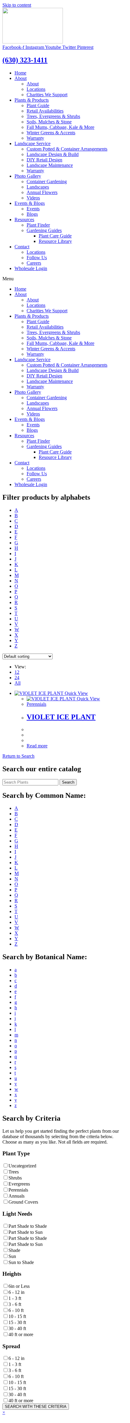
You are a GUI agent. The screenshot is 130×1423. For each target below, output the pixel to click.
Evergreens (19, 1183)
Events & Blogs (30, 203)
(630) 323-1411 (24, 60)
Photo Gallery (28, 176)
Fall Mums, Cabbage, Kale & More (60, 127)
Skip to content (16, 5)
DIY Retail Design (44, 159)
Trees (13, 1171)
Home (20, 72)
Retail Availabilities (45, 110)
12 (17, 672)
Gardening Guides (44, 230)
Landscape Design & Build (53, 154)
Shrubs (15, 1177)
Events (33, 208)
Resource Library (55, 241)
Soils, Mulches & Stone (49, 121)
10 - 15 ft (17, 1316)
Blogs (32, 214)
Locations (36, 89)
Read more (37, 745)
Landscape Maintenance (50, 165)
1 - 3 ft (14, 1298)
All (18, 683)
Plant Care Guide (55, 235)
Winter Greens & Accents (51, 132)
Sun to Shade (21, 1262)
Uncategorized (22, 1165)
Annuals (16, 1196)
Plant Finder (38, 225)
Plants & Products (32, 100)
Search (68, 782)
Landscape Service (32, 143)
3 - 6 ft (14, 1304)
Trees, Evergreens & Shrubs (53, 116)
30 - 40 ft (17, 1328)
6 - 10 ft (16, 1310)
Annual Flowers (42, 192)
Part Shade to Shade (27, 1226)
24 (17, 677)
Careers (34, 263)
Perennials (36, 704)
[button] (18, 756)
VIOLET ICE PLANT (61, 717)
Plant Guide (38, 105)
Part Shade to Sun (25, 1232)
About (21, 78)
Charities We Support (47, 94)
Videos (33, 197)
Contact (22, 246)
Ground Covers (23, 1202)
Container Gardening (47, 181)
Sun (12, 1256)
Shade (14, 1250)
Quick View (75, 693)
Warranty (35, 138)
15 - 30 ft (17, 1322)
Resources (24, 219)
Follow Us (37, 257)
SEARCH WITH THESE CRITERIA (36, 1406)
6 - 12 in (16, 1292)
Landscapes (38, 186)
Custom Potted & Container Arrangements (67, 148)
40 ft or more (20, 1334)
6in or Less (19, 1286)
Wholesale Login (31, 268)
